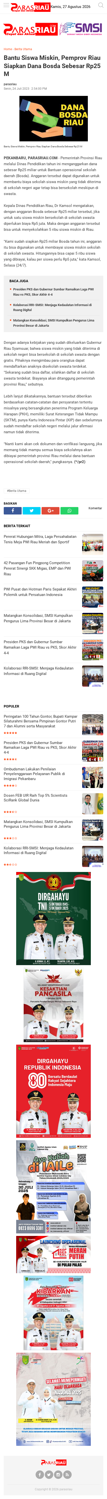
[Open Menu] (6, 5)
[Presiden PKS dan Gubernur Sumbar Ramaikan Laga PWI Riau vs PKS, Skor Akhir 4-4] (92, 752)
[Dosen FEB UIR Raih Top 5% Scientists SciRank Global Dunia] (92, 804)
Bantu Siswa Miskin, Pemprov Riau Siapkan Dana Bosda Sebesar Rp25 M (52, 66)
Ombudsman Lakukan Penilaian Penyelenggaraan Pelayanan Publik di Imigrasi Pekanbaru (34, 774)
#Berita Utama (16, 491)
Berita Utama (23, 49)
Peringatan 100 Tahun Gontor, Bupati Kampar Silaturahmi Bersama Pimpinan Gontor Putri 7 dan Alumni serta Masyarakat (40, 721)
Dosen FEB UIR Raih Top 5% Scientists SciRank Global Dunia (35, 798)
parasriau (65, 1489)
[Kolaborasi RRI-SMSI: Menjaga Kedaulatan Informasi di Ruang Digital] (92, 857)
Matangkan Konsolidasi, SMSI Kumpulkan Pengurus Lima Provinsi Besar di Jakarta (38, 824)
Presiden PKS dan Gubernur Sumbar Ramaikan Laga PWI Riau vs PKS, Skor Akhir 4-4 (40, 748)
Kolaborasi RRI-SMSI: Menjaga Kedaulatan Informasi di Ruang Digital (38, 850)
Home (8, 49)
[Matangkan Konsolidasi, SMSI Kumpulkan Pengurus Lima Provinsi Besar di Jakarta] (92, 831)
